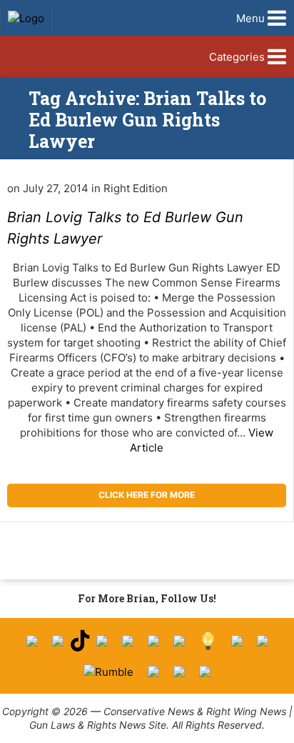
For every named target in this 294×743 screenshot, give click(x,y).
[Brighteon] (179, 671)
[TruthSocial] (153, 641)
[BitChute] (179, 641)
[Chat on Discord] (205, 671)
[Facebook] (32, 641)
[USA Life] (262, 641)
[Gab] (237, 641)
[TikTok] (80, 641)
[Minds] (208, 641)
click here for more (146, 494)
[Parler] (128, 641)
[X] (58, 641)
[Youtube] (102, 641)
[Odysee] (153, 671)
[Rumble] (108, 672)
